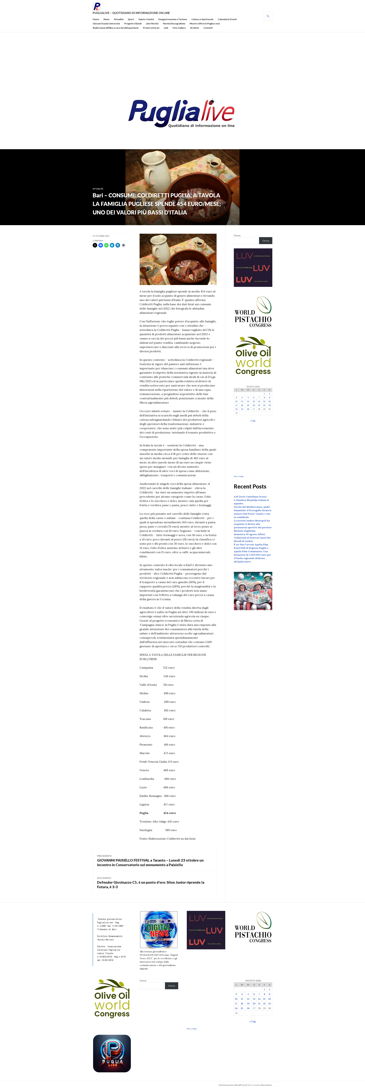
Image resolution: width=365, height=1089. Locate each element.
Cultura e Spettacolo (202, 19)
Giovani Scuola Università (106, 23)
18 (242, 405)
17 (236, 405)
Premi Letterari (151, 27)
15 (264, 401)
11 (242, 401)
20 (254, 405)
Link (166, 27)
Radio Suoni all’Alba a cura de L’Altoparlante (116, 27)
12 (248, 401)
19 (248, 405)
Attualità (118, 19)
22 (264, 405)
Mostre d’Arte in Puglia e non (205, 23)
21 (259, 405)
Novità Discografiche (174, 23)
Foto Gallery (179, 27)
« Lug (252, 421)
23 (269, 405)
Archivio (194, 27)
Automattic (267, 1085)
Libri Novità (152, 23)
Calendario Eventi (227, 19)
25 (242, 409)
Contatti (208, 27)
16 (270, 401)
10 (236, 401)
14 (259, 401)
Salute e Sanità (146, 19)
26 (248, 409)
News (107, 19)
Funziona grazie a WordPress (232, 1085)
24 (236, 409)
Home (96, 19)
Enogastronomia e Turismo (172, 19)
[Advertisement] (182, 61)
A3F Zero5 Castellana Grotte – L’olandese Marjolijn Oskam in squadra (251, 500)
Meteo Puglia (239, 476)
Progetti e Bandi (133, 23)
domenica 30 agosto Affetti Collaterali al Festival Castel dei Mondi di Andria (252, 538)
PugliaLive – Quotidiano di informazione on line (131, 13)
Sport (131, 19)
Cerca (237, 235)
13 (254, 401)
